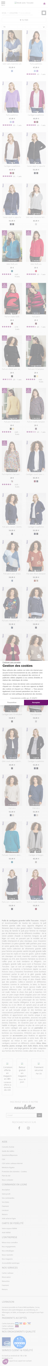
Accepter (36, 702)
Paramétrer (12, 702)
